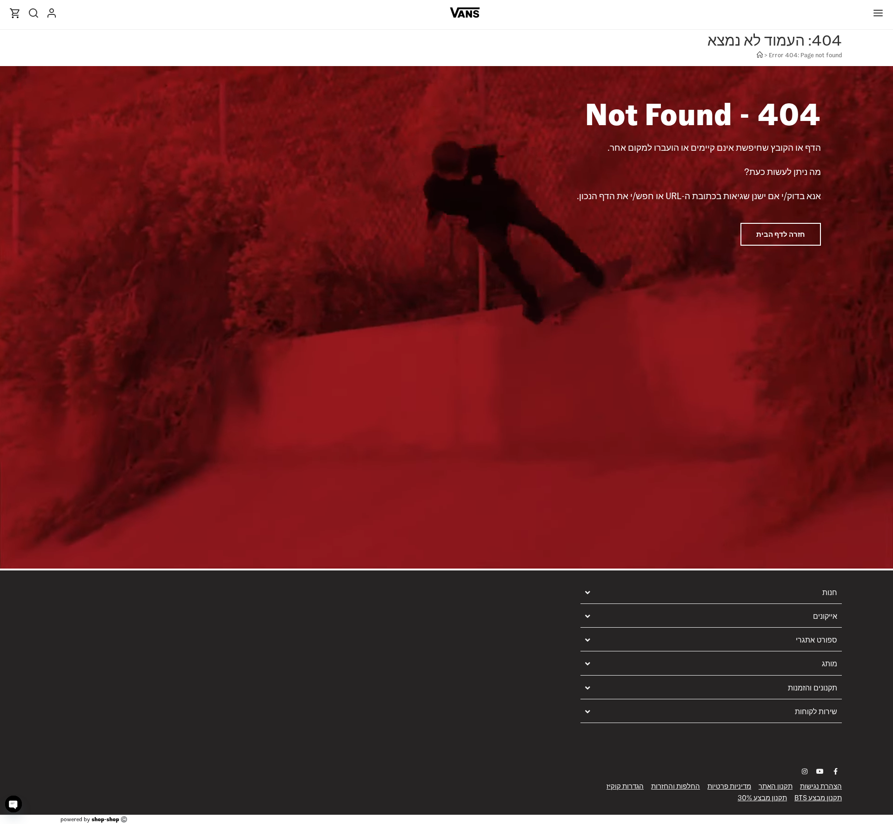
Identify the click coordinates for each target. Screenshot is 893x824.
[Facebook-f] (835, 771)
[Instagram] (804, 771)
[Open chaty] (13, 804)
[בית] (760, 55)
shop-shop (105, 819)
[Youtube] (819, 771)
